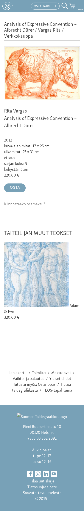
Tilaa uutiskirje (42, 480)
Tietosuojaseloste (42, 486)
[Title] (42, 98)
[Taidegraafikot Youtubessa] (54, 474)
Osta (15, 187)
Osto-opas (47, 384)
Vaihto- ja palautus (28, 378)
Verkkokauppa (18, 35)
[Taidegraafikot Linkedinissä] (46, 474)
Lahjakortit (18, 372)
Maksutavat (61, 372)
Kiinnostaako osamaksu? (24, 203)
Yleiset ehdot (60, 378)
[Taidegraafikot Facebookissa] (30, 474)
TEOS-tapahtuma (57, 389)
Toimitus (39, 372)
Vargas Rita (49, 29)
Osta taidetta (45, 5)
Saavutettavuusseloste (42, 492)
